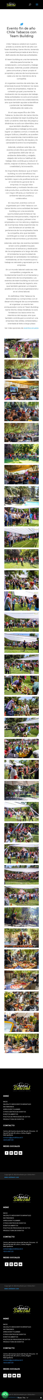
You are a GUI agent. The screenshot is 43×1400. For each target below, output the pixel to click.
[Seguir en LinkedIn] (20, 1153)
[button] (5, 1395)
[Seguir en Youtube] (16, 1153)
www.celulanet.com (11, 1177)
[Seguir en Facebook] (6, 1153)
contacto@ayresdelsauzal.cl (13, 1137)
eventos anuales (31, 328)
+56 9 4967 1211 (8, 1140)
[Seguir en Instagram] (11, 1153)
